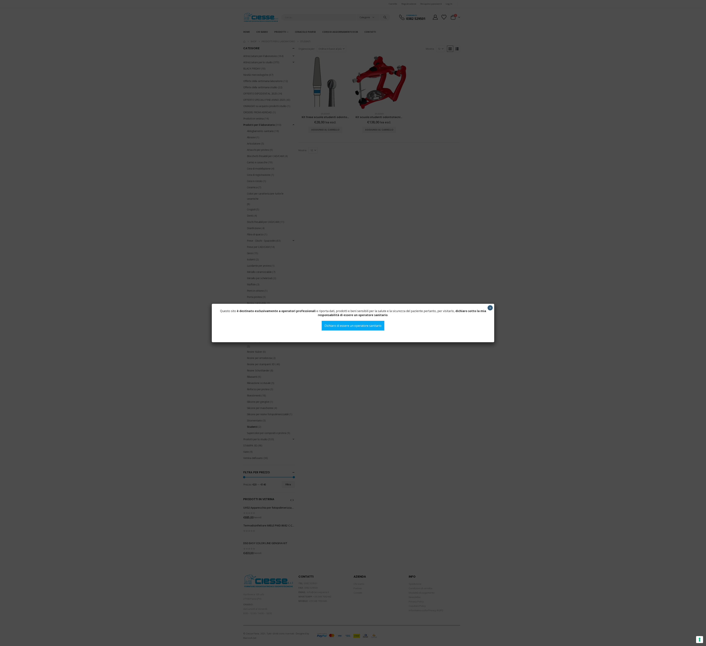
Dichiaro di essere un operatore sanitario (353, 326)
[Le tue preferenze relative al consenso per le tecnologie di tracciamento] (699, 639)
